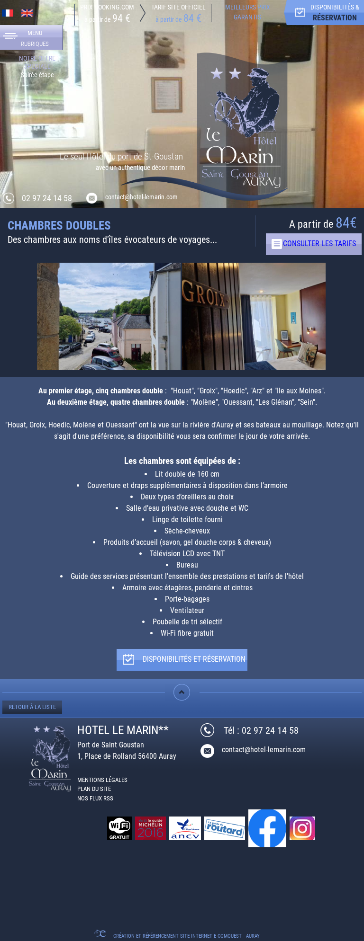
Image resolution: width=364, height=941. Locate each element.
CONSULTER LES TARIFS (319, 243)
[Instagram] (303, 828)
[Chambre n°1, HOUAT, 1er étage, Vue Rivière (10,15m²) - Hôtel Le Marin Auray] (109, 332)
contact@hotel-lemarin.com (264, 749)
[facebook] (268, 828)
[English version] (27, 12)
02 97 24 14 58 (47, 198)
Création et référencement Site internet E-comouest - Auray (186, 936)
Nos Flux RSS (95, 798)
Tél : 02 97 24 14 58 (261, 730)
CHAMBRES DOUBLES (59, 225)
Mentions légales (102, 779)
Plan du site (94, 788)
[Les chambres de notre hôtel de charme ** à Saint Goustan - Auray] (242, 125)
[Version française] (7, 12)
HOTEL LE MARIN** (123, 730)
